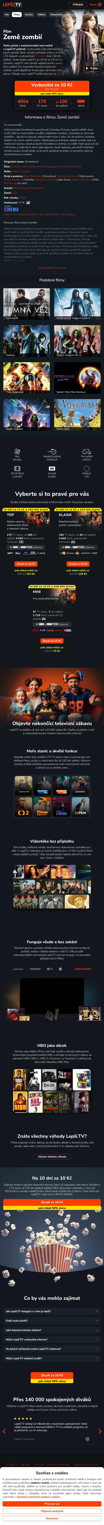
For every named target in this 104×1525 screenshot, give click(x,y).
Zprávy (96, 14)
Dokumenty (56, 14)
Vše (7, 14)
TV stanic (41, 56)
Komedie (16, 166)
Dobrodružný (37, 166)
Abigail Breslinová (45, 180)
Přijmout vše (52, 1504)
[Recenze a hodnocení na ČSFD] (28, 202)
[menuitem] (92, 68)
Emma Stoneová (13, 180)
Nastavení (52, 1518)
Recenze (39, 1464)
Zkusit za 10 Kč (52, 1202)
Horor (59, 166)
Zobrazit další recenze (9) (52, 268)
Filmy (17, 14)
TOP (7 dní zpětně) (64, 214)
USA (14, 193)
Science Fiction (72, 166)
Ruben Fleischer (21, 171)
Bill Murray (10, 183)
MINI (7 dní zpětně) (15, 214)
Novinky (26, 1464)
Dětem (41, 14)
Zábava (72, 14)
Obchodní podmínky (58, 1464)
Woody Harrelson (67, 176)
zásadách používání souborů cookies (38, 1497)
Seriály (29, 14)
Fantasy (50, 166)
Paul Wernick (36, 188)
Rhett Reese (20, 188)
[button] (4, 1431)
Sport (84, 14)
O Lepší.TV (12, 1464)
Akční (25, 166)
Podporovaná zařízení (85, 1464)
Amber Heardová (81, 180)
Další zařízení (83, 969)
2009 (22, 198)
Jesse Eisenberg (33, 176)
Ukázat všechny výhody (52, 1156)
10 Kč (60, 74)
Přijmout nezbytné (52, 1511)
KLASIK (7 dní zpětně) (39, 214)
